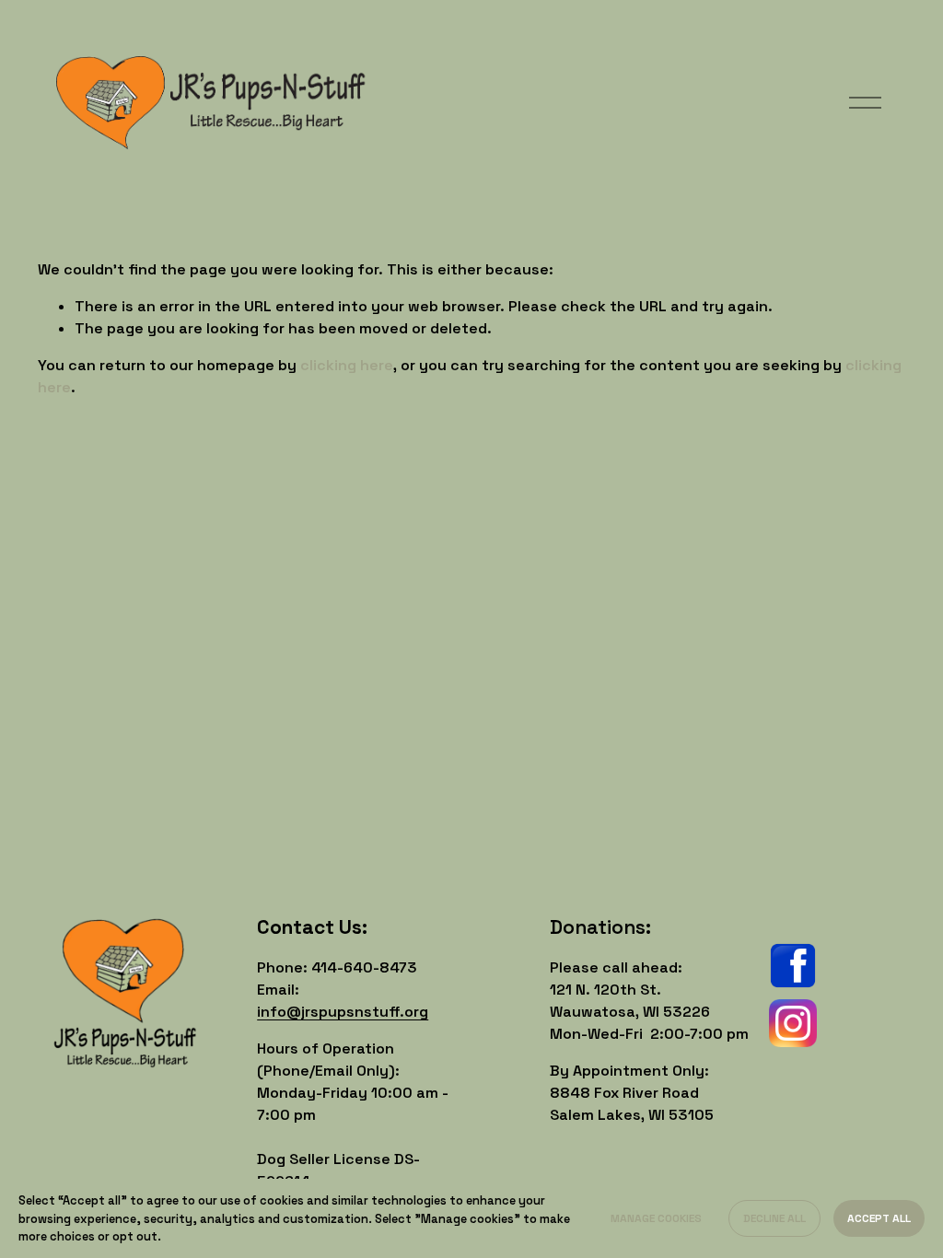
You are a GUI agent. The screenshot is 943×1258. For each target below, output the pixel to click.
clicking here (346, 365)
